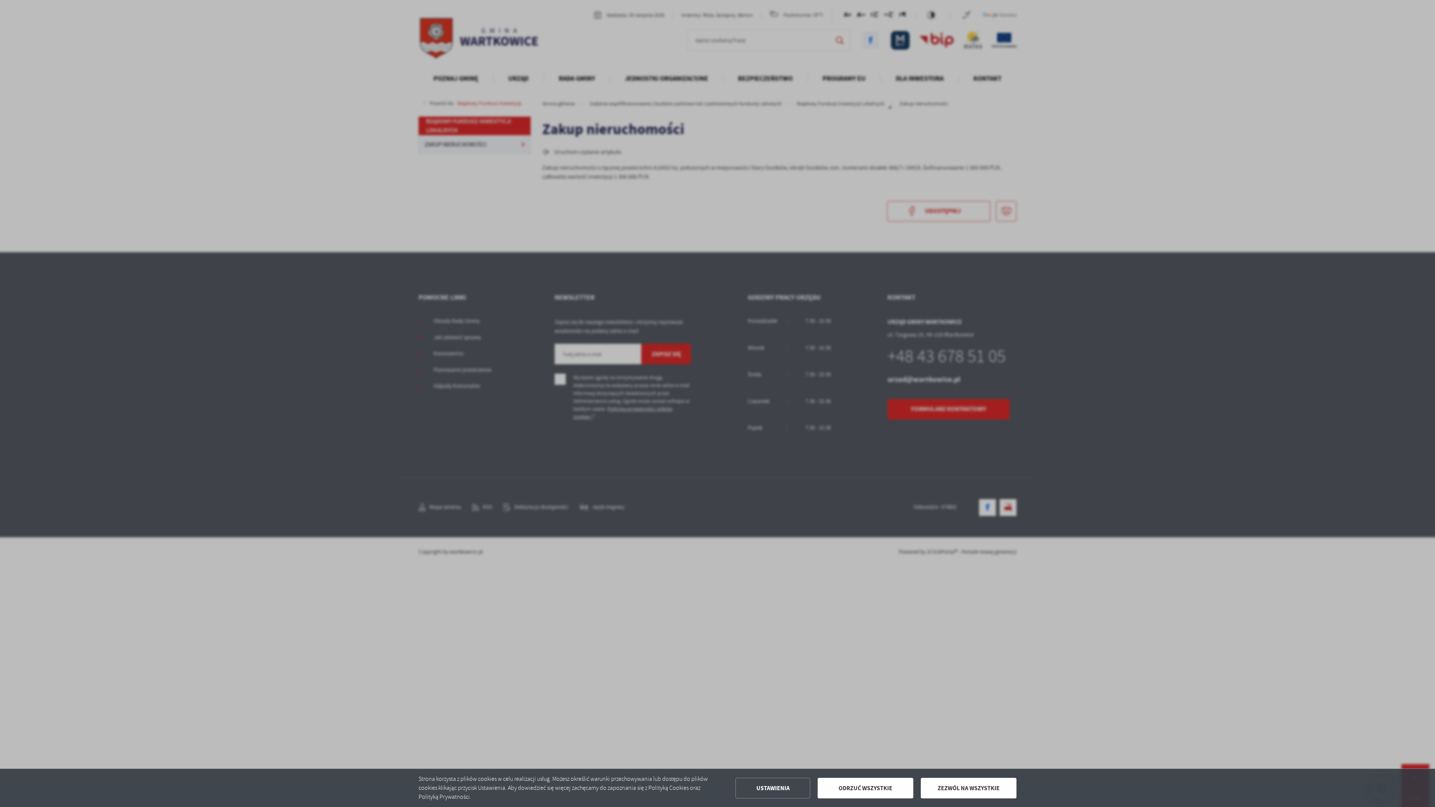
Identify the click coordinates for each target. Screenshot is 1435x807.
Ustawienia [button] (773, 788)
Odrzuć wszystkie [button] (865, 788)
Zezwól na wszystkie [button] (969, 788)
